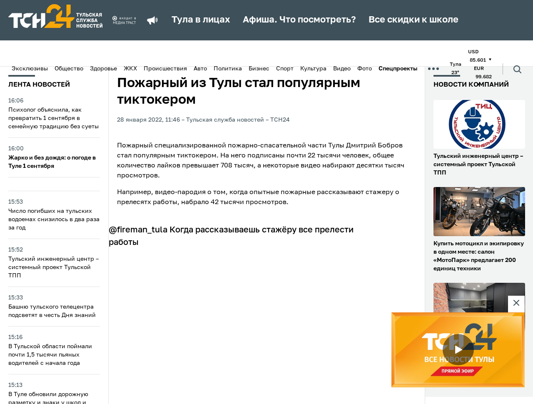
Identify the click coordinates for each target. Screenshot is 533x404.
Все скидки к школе (413, 20)
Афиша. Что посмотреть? (299, 20)
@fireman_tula (138, 230)
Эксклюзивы (30, 69)
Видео (342, 69)
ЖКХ (130, 69)
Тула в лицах (201, 20)
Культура (313, 69)
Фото (364, 69)
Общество (69, 69)
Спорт (285, 69)
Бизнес (259, 69)
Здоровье (103, 69)
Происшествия (165, 69)
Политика (228, 69)
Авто (200, 69)
